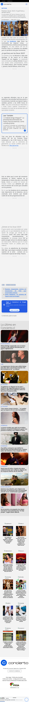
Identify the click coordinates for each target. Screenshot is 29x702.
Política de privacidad (17, 677)
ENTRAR (3, 1)
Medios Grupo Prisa (14, 687)
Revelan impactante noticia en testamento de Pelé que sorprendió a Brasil (15, 291)
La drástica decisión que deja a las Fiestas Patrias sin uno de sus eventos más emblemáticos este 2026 (21, 567)
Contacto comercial (14, 671)
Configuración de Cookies (19, 679)
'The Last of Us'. (14, 145)
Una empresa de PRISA (14, 684)
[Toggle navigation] (26, 4)
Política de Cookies (7, 679)
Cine (3, 284)
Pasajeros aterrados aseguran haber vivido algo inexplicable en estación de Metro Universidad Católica (8, 644)
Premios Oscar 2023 (11, 284)
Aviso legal (8, 677)
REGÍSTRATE (9, 1)
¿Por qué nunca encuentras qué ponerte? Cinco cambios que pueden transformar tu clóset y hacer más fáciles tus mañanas (8, 594)
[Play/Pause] (26, 700)
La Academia (11, 41)
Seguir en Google (14, 310)
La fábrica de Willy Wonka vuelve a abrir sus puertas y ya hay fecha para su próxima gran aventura (8, 619)
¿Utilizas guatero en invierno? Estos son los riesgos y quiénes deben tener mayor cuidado (21, 619)
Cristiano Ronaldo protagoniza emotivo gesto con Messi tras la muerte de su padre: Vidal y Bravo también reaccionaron (21, 594)
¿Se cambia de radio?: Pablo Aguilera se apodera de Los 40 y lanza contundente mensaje (8, 540)
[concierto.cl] (6, 4)
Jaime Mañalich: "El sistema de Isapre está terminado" (15, 295)
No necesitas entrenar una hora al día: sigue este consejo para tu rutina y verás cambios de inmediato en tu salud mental (21, 541)
